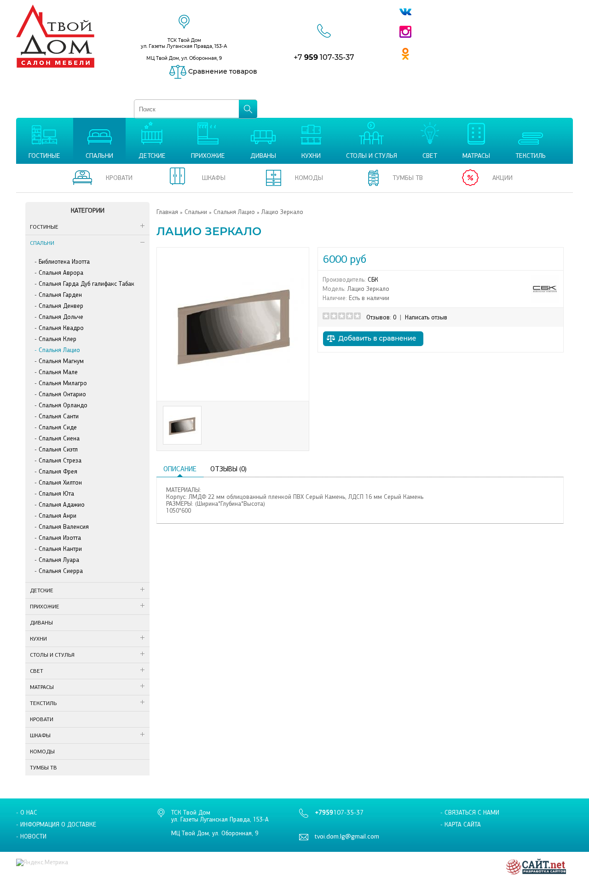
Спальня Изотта (60, 537)
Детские (41, 590)
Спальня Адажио (62, 504)
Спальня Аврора (61, 272)
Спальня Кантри (60, 548)
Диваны (41, 622)
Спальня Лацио (59, 350)
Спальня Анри (57, 515)
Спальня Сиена (59, 438)
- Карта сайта (460, 824)
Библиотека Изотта (64, 261)
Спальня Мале (58, 372)
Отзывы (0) (228, 469)
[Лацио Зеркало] (233, 392)
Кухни (38, 639)
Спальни (42, 243)
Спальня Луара (59, 559)
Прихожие (44, 606)
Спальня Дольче (61, 316)
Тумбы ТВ (43, 767)
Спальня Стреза (60, 460)
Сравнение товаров (221, 71)
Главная (167, 211)
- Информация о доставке (56, 824)
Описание (179, 469)
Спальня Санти (59, 416)
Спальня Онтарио (62, 394)
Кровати (41, 719)
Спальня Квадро (61, 327)
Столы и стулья (52, 655)
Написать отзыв (426, 317)
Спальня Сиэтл (58, 449)
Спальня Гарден (60, 294)
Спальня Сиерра (61, 570)
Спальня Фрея (58, 471)
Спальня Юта (56, 493)
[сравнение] (373, 348)
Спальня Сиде (58, 427)
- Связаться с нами (469, 812)
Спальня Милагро (63, 383)
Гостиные (44, 227)
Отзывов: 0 (381, 317)
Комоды (42, 751)
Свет (36, 671)
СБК (373, 279)
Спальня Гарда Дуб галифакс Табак (86, 283)
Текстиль (43, 703)
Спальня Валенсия (64, 526)
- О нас (26, 812)
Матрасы (42, 687)
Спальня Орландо (63, 405)
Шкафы (40, 735)
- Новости (31, 836)
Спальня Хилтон (60, 482)
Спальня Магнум (61, 361)
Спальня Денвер (61, 305)
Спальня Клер (57, 338)
